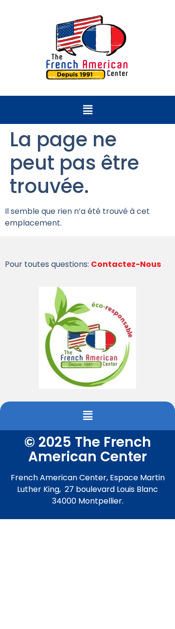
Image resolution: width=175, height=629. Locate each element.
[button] (87, 110)
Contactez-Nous (126, 264)
